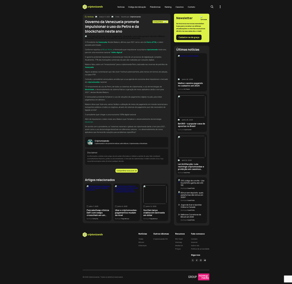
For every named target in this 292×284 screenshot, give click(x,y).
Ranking (168, 7)
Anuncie (194, 242)
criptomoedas (93, 82)
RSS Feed (178, 239)
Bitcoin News (107, 49)
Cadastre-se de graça (189, 37)
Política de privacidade (200, 249)
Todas (140, 239)
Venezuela (102, 42)
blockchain (89, 122)
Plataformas (155, 7)
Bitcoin (141, 242)
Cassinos (180, 7)
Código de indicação (137, 7)
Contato (191, 7)
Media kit (179, 245)
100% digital (116, 52)
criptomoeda (152, 49)
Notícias (121, 7)
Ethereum (142, 245)
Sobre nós (195, 245)
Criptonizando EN (160, 239)
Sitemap (178, 242)
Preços (178, 249)
